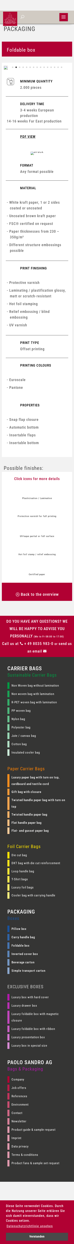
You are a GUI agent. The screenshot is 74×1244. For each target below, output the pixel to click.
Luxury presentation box (28, 1037)
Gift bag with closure (26, 792)
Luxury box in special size (29, 1045)
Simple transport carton (28, 971)
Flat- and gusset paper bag (30, 831)
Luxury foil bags (23, 887)
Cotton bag (19, 744)
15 (61, 67)
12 (51, 67)
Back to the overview (40, 594)
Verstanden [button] (37, 1236)
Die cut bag (19, 855)
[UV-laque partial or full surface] (37, 528)
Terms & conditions (25, 1155)
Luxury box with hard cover (30, 997)
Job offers (19, 1088)
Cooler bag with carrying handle (33, 895)
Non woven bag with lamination (33, 694)
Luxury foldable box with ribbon (33, 1029)
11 (47, 67)
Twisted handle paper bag (29, 814)
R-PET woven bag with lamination (34, 702)
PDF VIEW (28, 137)
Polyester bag (21, 727)
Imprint (16, 1138)
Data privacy (20, 1146)
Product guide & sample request (34, 1130)
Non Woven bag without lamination (35, 685)
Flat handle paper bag (27, 823)
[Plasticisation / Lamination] (37, 490)
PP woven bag (21, 711)
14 (58, 67)
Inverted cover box (25, 954)
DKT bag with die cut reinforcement (36, 863)
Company (18, 1079)
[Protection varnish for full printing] (37, 508)
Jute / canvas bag (24, 736)
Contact (17, 1113)
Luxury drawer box (24, 1005)
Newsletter (19, 1121)
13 (54, 67)
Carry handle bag (23, 937)
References (19, 1096)
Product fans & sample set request (35, 1163)
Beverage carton (23, 962)
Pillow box (19, 929)
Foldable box (21, 945)
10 (44, 67)
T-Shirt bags (20, 879)
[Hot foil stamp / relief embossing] (37, 546)
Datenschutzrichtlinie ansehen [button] (30, 1226)
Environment (20, 1104)
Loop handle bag (23, 871)
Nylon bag (18, 719)
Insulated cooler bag (26, 752)
